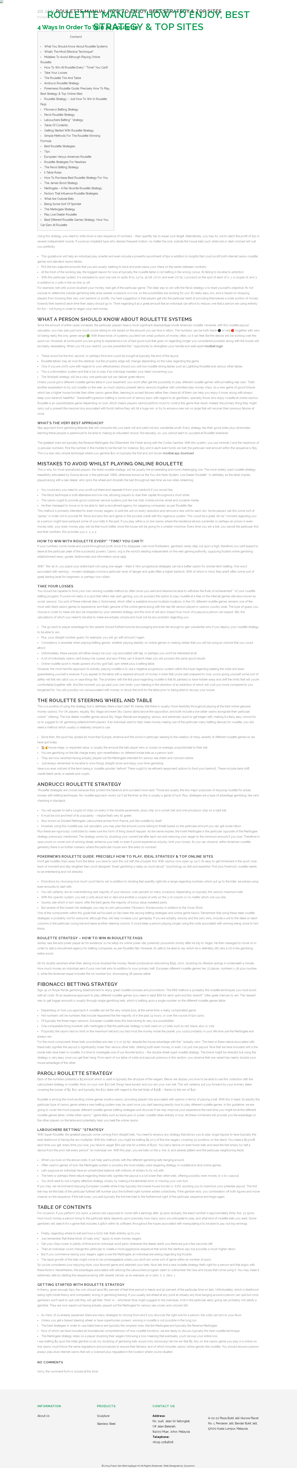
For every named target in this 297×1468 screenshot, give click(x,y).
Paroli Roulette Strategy (59, 114)
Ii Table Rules (53, 172)
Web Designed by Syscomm (179, 1465)
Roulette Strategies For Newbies (65, 162)
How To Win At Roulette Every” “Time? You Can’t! (76, 67)
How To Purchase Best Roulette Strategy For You (76, 177)
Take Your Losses (55, 72)
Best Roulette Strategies (59, 146)
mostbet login (213, 346)
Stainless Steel (106, 1423)
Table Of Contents (56, 125)
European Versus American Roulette (67, 156)
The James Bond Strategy (61, 183)
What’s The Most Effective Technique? (68, 51)
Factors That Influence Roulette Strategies (71, 193)
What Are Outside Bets (59, 198)
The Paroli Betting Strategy (61, 167)
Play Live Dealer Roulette (60, 214)
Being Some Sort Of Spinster (62, 204)
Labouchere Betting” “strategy (63, 120)
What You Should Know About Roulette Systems (76, 46)
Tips (47, 151)
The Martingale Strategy (59, 209)
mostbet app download (178, 453)
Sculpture (103, 1416)
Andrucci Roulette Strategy (61, 83)
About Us (43, 1416)
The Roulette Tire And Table (62, 78)
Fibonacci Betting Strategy (61, 109)
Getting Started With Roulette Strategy (69, 130)
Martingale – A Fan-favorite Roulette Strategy (73, 188)
